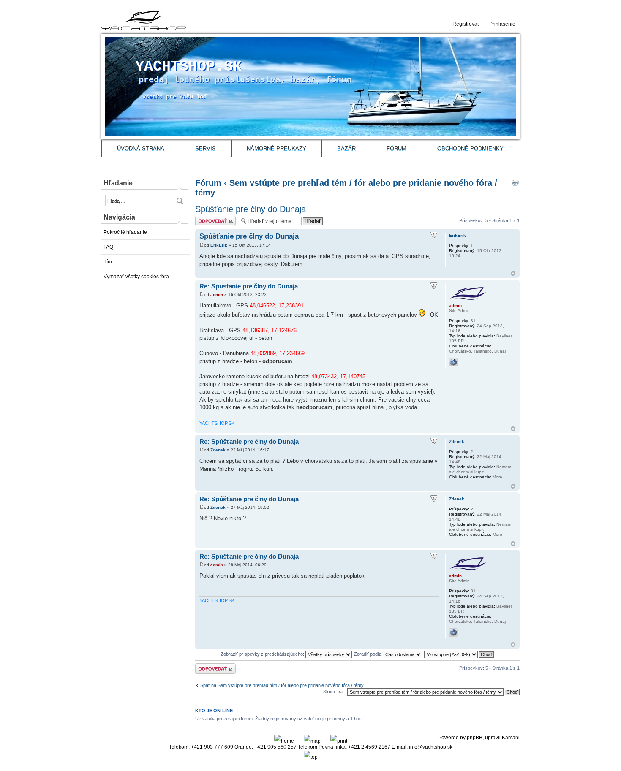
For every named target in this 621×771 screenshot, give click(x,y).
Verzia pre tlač (515, 182)
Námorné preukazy (276, 148)
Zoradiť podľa (368, 654)
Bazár (346, 148)
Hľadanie (118, 183)
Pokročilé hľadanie (125, 232)
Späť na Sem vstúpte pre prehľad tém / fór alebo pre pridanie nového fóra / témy (282, 685)
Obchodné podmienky (470, 148)
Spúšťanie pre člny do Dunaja (250, 209)
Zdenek (218, 450)
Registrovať (465, 24)
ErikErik (218, 245)
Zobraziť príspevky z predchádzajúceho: (263, 654)
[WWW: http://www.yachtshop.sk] (453, 362)
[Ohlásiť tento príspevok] (434, 235)
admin (216, 294)
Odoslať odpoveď (213, 218)
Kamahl (511, 738)
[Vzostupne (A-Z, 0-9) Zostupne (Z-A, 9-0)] (459, 654)
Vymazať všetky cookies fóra (136, 277)
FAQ (108, 247)
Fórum (396, 148)
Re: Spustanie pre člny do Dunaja (248, 286)
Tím (108, 262)
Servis (205, 148)
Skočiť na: (333, 691)
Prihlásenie (502, 24)
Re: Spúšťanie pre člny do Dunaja (249, 441)
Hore (513, 273)
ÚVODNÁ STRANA (140, 148)
